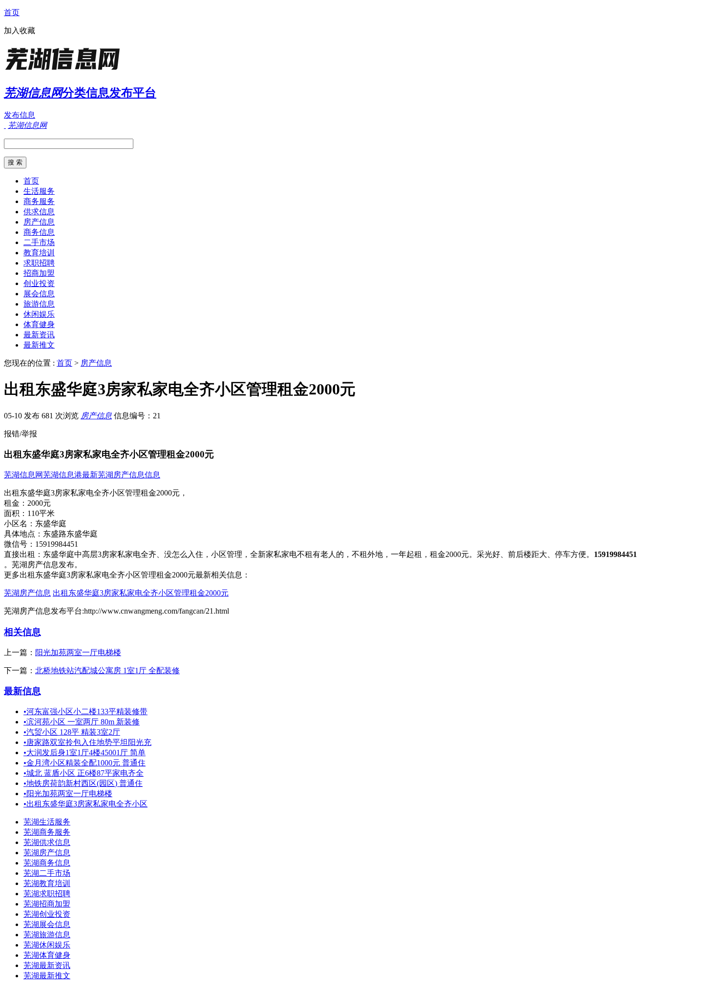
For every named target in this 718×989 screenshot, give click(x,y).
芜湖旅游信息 (46, 934)
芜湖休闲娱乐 (46, 945)
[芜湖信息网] (65, 70)
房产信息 (39, 222)
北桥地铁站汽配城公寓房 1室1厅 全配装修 (107, 670)
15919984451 (56, 544)
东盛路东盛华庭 (70, 534)
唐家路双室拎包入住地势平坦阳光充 (87, 742)
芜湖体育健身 (46, 955)
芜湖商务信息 (46, 863)
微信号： (19, 544)
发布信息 (19, 115)
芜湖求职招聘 (46, 893)
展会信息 (39, 293)
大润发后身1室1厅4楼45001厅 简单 (84, 752)
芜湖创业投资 (46, 914)
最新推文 (39, 345)
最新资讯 (39, 334)
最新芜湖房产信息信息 (121, 475)
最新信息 (22, 691)
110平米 (41, 513)
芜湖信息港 (62, 475)
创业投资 (39, 283)
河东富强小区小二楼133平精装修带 (85, 711)
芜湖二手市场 (46, 873)
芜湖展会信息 (46, 924)
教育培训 (39, 252)
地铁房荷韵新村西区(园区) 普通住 (83, 783)
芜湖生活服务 (46, 822)
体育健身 (39, 324)
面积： (15, 513)
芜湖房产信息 (27, 593)
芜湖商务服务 (46, 832)
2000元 (39, 503)
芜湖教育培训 (46, 883)
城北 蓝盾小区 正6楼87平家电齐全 (83, 773)
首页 (12, 12)
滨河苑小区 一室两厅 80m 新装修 (81, 722)
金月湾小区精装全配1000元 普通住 (84, 763)
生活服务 (39, 191)
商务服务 (39, 201)
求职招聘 (39, 263)
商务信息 (39, 232)
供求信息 (39, 211)
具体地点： (23, 534)
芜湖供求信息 (46, 842)
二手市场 (39, 242)
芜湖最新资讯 (46, 965)
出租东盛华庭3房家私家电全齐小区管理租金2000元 (141, 593)
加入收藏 (19, 30)
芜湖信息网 (23, 475)
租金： (15, 503)
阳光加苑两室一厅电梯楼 (78, 652)
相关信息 (22, 632)
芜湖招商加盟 (46, 904)
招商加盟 (39, 273)
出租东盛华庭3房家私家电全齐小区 (85, 804)
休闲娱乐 (39, 314)
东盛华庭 (50, 523)
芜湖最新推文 (46, 975)
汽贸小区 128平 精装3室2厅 (71, 732)
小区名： (19, 523)
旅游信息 (39, 304)
